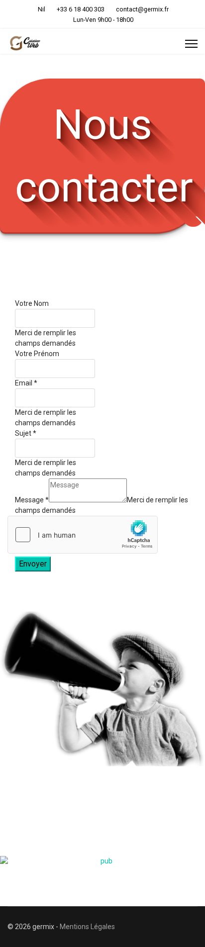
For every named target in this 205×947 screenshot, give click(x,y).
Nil (41, 9)
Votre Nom (32, 303)
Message (32, 500)
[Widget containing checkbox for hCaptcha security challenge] (82, 535)
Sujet (25, 433)
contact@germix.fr (142, 9)
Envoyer (33, 563)
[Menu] (191, 44)
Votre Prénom (37, 354)
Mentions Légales (87, 927)
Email (26, 383)
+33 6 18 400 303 (80, 9)
